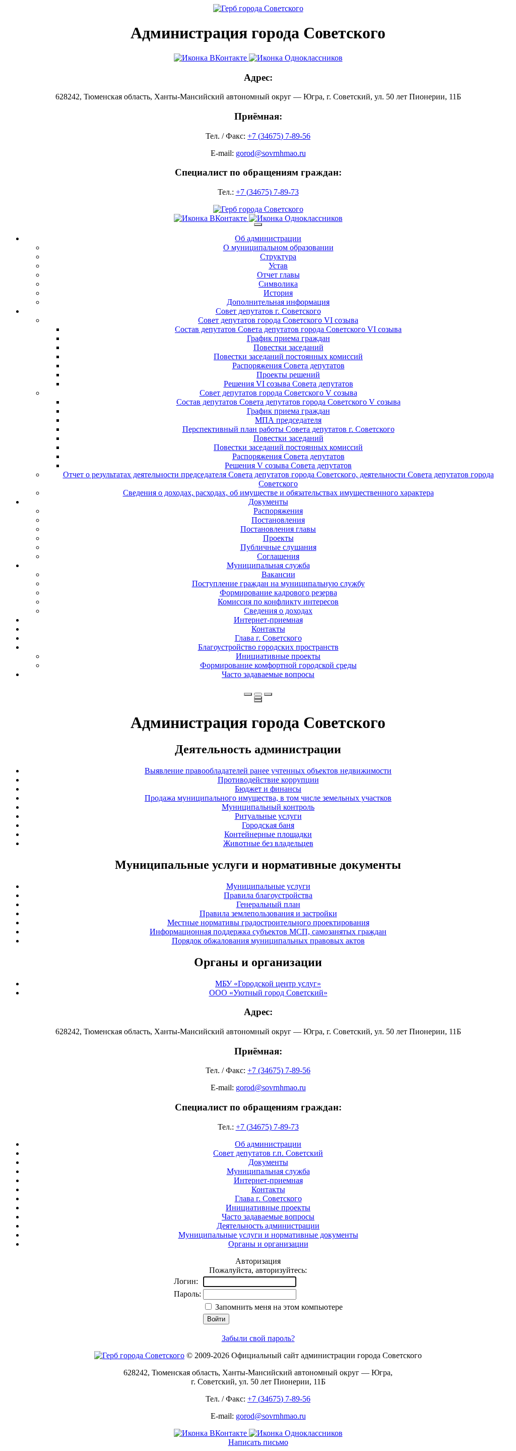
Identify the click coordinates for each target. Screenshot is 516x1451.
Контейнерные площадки (268, 834)
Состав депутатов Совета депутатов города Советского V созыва (288, 402)
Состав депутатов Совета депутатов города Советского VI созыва (288, 329)
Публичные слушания (278, 547)
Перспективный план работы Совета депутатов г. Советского (288, 429)
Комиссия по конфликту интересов (278, 601)
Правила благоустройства (268, 895)
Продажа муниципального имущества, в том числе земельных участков (268, 798)
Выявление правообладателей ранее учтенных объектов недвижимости (268, 770)
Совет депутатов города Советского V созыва (278, 392)
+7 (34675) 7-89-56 (278, 136)
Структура (278, 256)
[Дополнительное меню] (258, 224)
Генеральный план (268, 904)
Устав (278, 265)
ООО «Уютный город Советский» (268, 992)
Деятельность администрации (268, 1225)
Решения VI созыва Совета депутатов (288, 383)
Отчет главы (278, 274)
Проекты (278, 538)
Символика (278, 284)
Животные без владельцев (268, 843)
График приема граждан (288, 338)
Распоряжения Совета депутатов (288, 365)
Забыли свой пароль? (258, 1338)
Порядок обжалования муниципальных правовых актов (268, 940)
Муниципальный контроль (268, 807)
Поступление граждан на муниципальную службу (278, 583)
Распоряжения (278, 511)
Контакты (268, 629)
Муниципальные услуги (268, 886)
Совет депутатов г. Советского (268, 311)
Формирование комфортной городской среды (278, 665)
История (278, 293)
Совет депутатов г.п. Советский (268, 1153)
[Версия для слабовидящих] (258, 694)
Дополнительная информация (278, 302)
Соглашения (278, 556)
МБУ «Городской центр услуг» (268, 983)
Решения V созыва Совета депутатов (288, 465)
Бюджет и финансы (268, 789)
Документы (268, 501)
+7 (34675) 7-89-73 (267, 192)
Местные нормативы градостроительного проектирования (268, 922)
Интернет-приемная (268, 620)
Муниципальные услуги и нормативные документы (268, 1235)
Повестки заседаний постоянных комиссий (288, 356)
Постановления (278, 520)
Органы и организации (268, 1244)
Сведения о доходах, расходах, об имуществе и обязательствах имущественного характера (278, 492)
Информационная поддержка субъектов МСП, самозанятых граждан (268, 931)
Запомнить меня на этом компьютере (278, 1307)
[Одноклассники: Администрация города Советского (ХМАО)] (296, 57)
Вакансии (278, 574)
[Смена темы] (268, 694)
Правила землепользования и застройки (268, 913)
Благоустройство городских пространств (268, 647)
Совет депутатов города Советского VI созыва (278, 320)
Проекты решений (288, 374)
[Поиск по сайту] (248, 694)
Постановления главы (278, 529)
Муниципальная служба (268, 565)
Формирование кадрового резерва (278, 592)
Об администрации (268, 238)
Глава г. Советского (268, 638)
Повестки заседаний (288, 347)
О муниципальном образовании (278, 247)
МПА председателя (288, 420)
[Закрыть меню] (258, 697)
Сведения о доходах (278, 610)
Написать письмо (258, 1442)
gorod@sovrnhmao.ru (271, 153)
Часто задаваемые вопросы (268, 674)
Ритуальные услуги (268, 816)
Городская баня (268, 825)
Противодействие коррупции (268, 779)
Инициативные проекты (278, 656)
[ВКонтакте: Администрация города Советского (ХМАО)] (211, 57)
